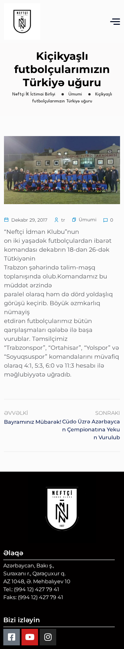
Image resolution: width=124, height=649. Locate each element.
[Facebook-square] (11, 637)
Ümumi (88, 220)
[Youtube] (29, 637)
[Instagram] (48, 637)
